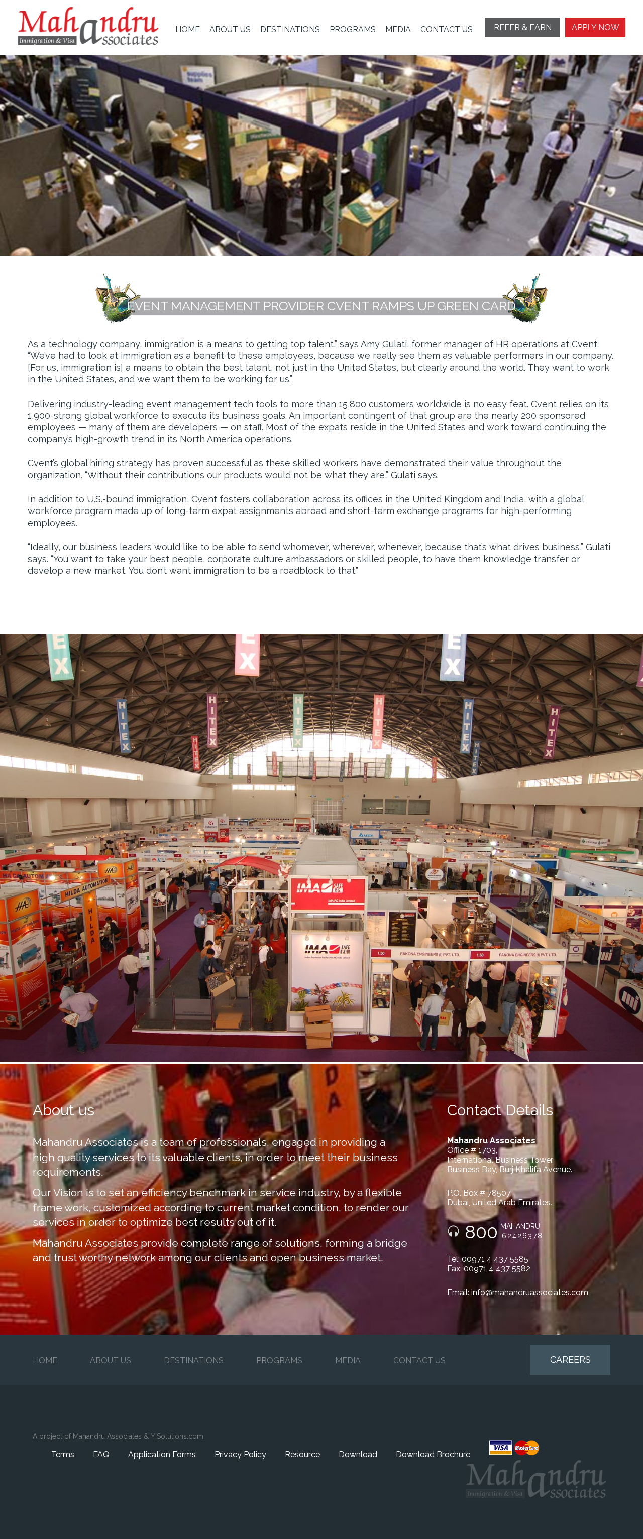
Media (398, 29)
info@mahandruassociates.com (529, 1292)
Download (358, 1454)
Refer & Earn (523, 27)
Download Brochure (433, 1454)
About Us (230, 29)
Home (187, 29)
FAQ (101, 1454)
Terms (62, 1454)
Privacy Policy (240, 1454)
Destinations (290, 29)
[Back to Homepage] (95, 26)
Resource (302, 1454)
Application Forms (162, 1454)
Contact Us (446, 29)
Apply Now (595, 27)
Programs (353, 29)
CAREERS (570, 1359)
